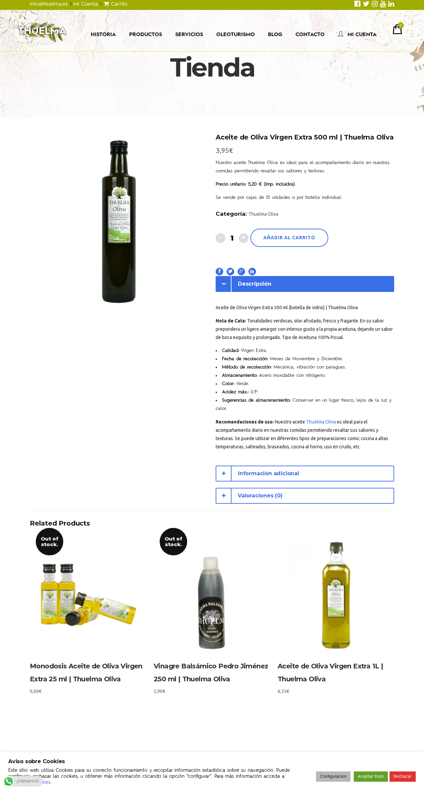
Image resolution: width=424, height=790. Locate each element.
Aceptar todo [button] (371, 776)
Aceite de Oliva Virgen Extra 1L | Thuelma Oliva (330, 672)
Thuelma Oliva (263, 214)
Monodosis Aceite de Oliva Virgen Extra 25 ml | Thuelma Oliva (86, 672)
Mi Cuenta (86, 4)
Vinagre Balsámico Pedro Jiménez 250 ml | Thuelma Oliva (211, 672)
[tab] (305, 284)
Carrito (118, 4)
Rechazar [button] (403, 776)
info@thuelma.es (50, 4)
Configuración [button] (333, 776)
